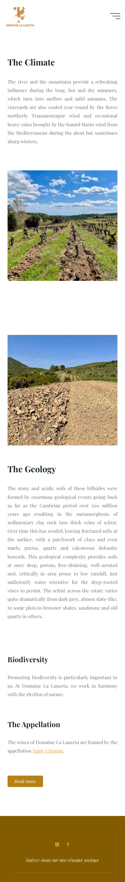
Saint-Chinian (48, 751)
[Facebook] (68, 844)
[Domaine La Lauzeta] (20, 16)
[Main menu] (115, 16)
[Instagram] (57, 844)
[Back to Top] (102, 859)
